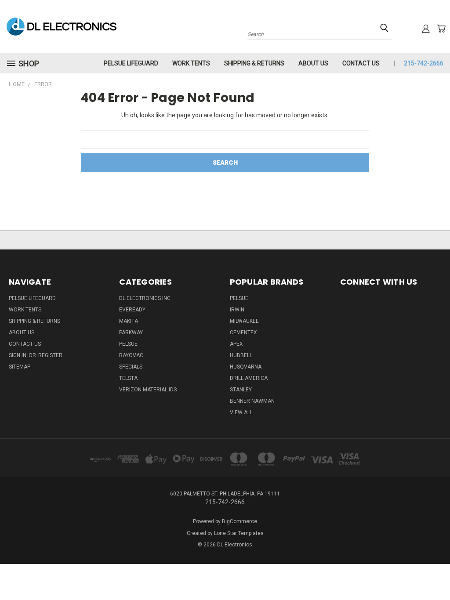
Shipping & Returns (254, 63)
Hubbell (241, 355)
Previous (436, 572)
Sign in (18, 355)
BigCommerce (239, 521)
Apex (236, 344)
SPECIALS (130, 367)
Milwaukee (244, 321)
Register (50, 355)
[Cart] (441, 28)
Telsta (128, 378)
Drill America (249, 378)
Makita (128, 321)
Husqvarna (245, 367)
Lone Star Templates (239, 533)
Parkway (131, 332)
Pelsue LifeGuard (131, 63)
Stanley (241, 390)
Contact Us (361, 63)
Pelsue (128, 344)
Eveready (132, 310)
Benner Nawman (252, 401)
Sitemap (19, 367)
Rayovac (131, 355)
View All (241, 412)
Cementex (243, 332)
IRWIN (237, 310)
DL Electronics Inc (145, 298)
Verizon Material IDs (148, 390)
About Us (313, 63)
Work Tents (191, 63)
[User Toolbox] (425, 28)
